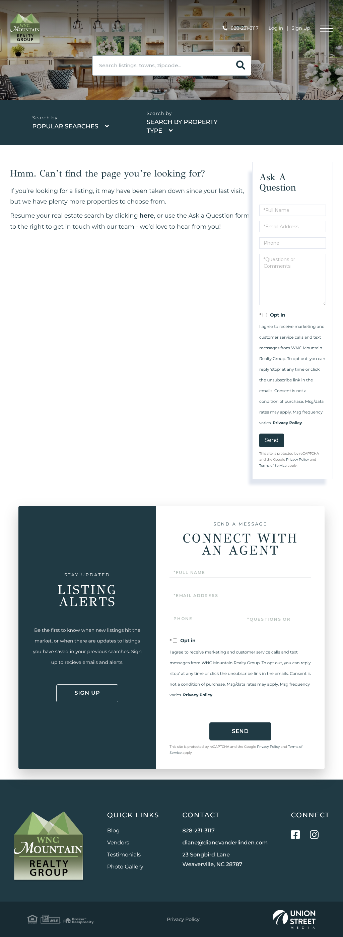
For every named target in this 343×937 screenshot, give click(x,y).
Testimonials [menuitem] (124, 855)
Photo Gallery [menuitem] (125, 867)
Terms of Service (273, 465)
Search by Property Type (182, 126)
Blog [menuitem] (113, 831)
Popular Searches (65, 126)
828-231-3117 (245, 28)
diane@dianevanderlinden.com (225, 843)
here (147, 215)
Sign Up (300, 28)
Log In (276, 28)
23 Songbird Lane (213, 860)
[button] (241, 65)
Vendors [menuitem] (118, 843)
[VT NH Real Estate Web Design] (294, 919)
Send (272, 440)
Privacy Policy (287, 423)
